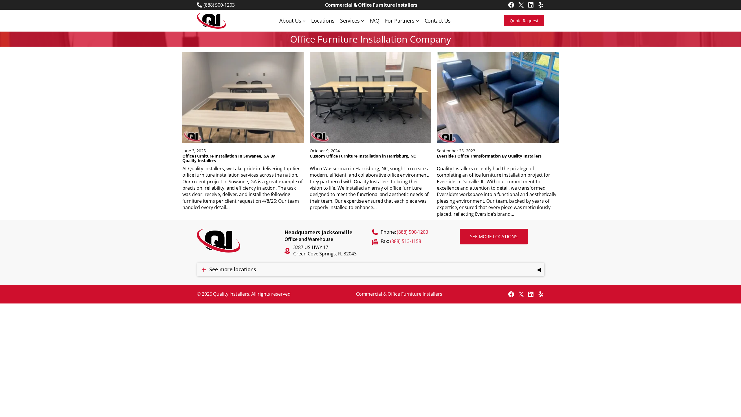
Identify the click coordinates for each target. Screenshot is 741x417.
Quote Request (524, 20)
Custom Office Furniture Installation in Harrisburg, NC (363, 156)
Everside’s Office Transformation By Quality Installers (489, 156)
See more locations (494, 236)
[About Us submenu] (304, 20)
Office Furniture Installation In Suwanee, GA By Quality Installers (228, 158)
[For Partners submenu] (417, 20)
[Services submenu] (362, 20)
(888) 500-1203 (219, 5)
